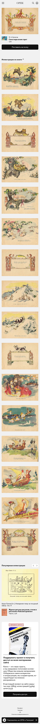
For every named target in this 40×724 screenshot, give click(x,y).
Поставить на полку (20, 47)
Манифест (20, 708)
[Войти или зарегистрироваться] (37, 3)
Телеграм (20, 710)
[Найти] (32, 3)
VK (20, 712)
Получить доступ (20, 694)
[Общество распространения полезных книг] (20, 3)
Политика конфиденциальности (20, 714)
